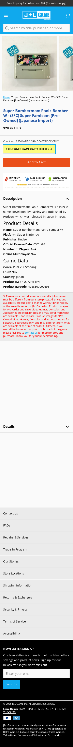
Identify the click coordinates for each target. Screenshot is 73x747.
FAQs (6, 525)
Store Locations (13, 573)
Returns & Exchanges (17, 597)
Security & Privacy (15, 609)
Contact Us (10, 513)
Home (6, 97)
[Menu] (7, 15)
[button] (36, 162)
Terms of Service (14, 621)
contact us (31, 332)
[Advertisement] (36, 382)
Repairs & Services (15, 537)
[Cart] (66, 15)
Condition (31, 141)
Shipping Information (17, 585)
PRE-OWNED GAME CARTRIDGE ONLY (29, 149)
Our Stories (11, 561)
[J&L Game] (36, 15)
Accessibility (11, 633)
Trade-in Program (15, 549)
